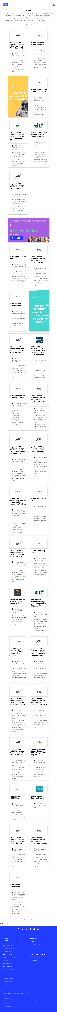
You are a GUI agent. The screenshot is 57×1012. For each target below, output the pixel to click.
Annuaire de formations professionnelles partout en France (17, 995)
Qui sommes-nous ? (9, 978)
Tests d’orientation (35, 957)
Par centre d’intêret (35, 944)
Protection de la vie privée (9, 1003)
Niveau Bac (6, 960)
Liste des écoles (8, 924)
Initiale (18, 924)
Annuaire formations (9, 948)
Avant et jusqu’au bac (9, 957)
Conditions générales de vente (10, 1006)
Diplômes (27, 221)
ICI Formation (28, 993)
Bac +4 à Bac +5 (7, 966)
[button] (28, 25)
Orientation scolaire (19, 225)
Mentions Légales (8, 998)
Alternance (16, 221)
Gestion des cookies (8, 1008)
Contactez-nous (8, 984)
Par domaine (33, 941)
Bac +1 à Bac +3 (7, 963)
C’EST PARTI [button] (16, 237)
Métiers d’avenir (39, 221)
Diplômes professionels (9, 969)
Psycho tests (33, 960)
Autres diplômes (7, 972)
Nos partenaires (8, 981)
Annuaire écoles (7, 951)
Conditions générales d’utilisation (11, 1001)
